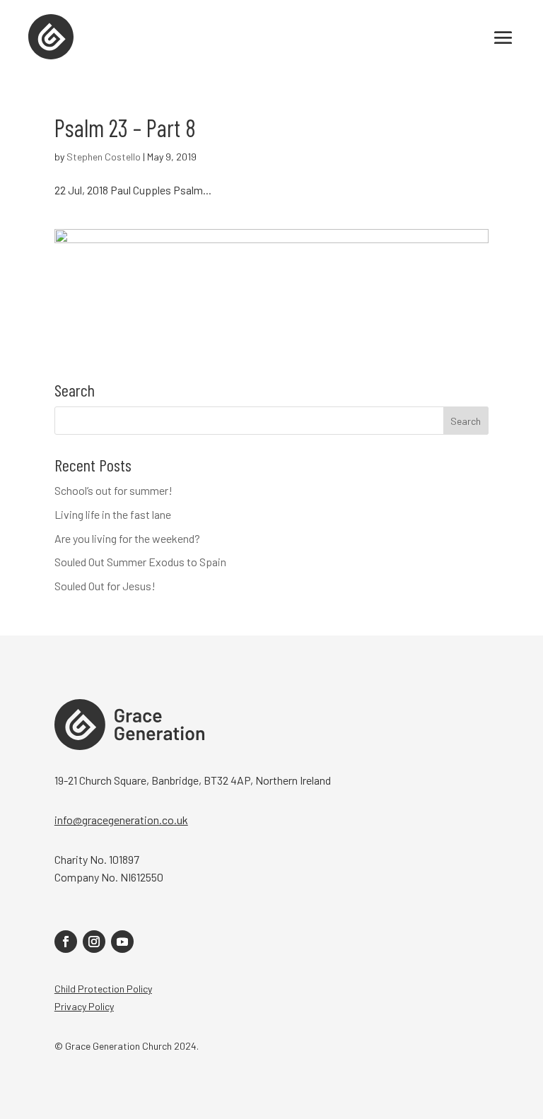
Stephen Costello (103, 157)
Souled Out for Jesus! (105, 585)
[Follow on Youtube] (122, 941)
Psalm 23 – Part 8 (125, 127)
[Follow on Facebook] (65, 941)
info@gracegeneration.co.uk (121, 819)
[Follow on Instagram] (94, 941)
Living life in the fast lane (112, 514)
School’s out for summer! (113, 490)
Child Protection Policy (103, 989)
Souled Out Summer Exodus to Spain (140, 561)
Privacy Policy (84, 1006)
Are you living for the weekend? (127, 538)
